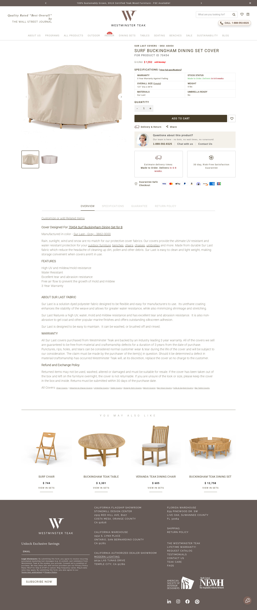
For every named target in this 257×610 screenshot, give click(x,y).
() (158, 69)
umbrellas (153, 245)
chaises (140, 245)
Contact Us (205, 144)
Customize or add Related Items (63, 218)
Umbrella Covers (101, 388)
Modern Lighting (107, 556)
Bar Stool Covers (164, 388)
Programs (52, 35)
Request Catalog (179, 550)
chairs (129, 245)
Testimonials (177, 554)
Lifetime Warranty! (181, 547)
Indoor (110, 35)
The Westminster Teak (183, 543)
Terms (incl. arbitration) (31, 572)
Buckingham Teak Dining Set (210, 476)
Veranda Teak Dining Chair (156, 476)
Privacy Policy (50, 572)
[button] (46, 3)
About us (34, 35)
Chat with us (185, 144)
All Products (73, 35)
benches (118, 245)
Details (157, 83)
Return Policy (178, 532)
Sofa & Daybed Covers (183, 388)
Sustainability (207, 35)
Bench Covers (149, 388)
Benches (176, 35)
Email (26, 551)
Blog (225, 35)
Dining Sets (127, 35)
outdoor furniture (99, 245)
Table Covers (116, 388)
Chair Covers (62, 388)
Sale (189, 35)
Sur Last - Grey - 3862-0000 (92, 234)
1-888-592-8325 (162, 144)
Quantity (141, 102)
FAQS (170, 565)
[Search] (234, 14)
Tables (145, 35)
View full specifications (170, 70)
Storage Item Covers (132, 388)
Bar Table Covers (202, 388)
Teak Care (174, 562)
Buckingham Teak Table (101, 476)
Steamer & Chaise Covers (81, 388)
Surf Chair (47, 476)
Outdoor (94, 35)
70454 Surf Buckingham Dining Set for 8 (96, 227)
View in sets (46, 488)
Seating (159, 35)
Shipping (173, 528)
